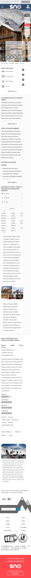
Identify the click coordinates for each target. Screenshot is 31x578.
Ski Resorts (18, 10)
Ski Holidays (9, 10)
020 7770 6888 (13, 558)
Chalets (17, 432)
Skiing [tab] (13, 456)
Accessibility (23, 527)
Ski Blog (8, 524)
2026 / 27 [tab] (12, 208)
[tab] (3, 345)
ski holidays (24, 490)
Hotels (3, 435)
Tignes (3, 12)
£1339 (13, 215)
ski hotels (6, 492)
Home (2, 10)
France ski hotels (17, 492)
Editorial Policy (7, 530)
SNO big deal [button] (25, 2)
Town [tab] (5, 456)
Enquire (15, 574)
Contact (8, 521)
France (24, 10)
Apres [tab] (22, 456)
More (21, 63)
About (23, 517)
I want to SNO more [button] (6, 2)
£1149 (13, 213)
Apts (10, 435)
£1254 (13, 228)
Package (11, 63)
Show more (11, 124)
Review (6, 63)
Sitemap (23, 530)
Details (17, 63)
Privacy (23, 524)
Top (2, 63)
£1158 (13, 220)
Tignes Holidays (6, 432)
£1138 (13, 223)
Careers (23, 521)
